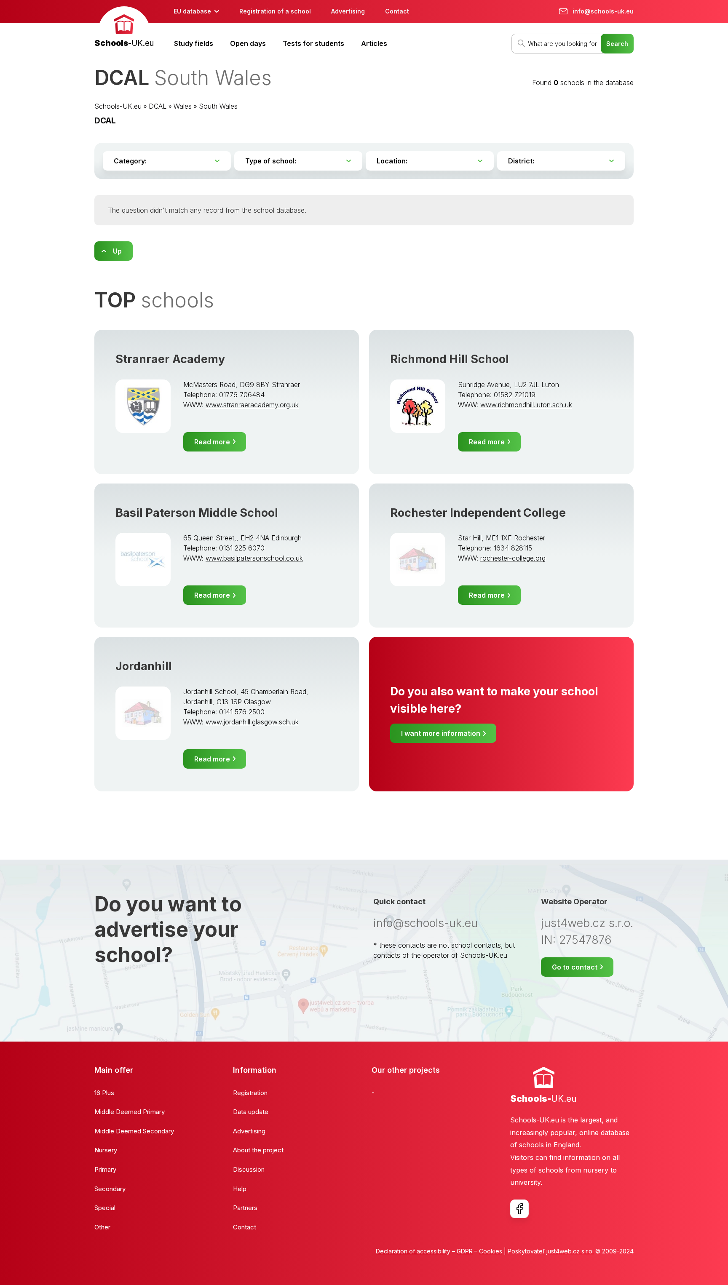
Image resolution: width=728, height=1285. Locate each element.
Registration (250, 1093)
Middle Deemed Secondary (134, 1131)
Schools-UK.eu (118, 106)
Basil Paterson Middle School (196, 513)
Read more (212, 442)
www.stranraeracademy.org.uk (252, 405)
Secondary (110, 1189)
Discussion (249, 1169)
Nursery (105, 1150)
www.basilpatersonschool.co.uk (254, 558)
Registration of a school (275, 11)
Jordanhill (143, 666)
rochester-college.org (513, 558)
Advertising (348, 11)
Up (117, 251)
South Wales (218, 106)
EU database (192, 11)
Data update (250, 1112)
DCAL (157, 106)
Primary (105, 1169)
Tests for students (313, 43)
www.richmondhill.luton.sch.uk (526, 405)
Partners (245, 1208)
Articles (374, 43)
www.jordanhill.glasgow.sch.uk (252, 722)
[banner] (124, 28)
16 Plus (104, 1093)
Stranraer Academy (170, 359)
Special (104, 1208)
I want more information (440, 733)
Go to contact (574, 967)
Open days (248, 43)
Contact (397, 11)
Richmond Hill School (449, 359)
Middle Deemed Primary (129, 1112)
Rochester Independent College (478, 513)
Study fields (193, 43)
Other (102, 1227)
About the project (258, 1150)
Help (239, 1189)
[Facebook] (519, 1209)
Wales (183, 106)
